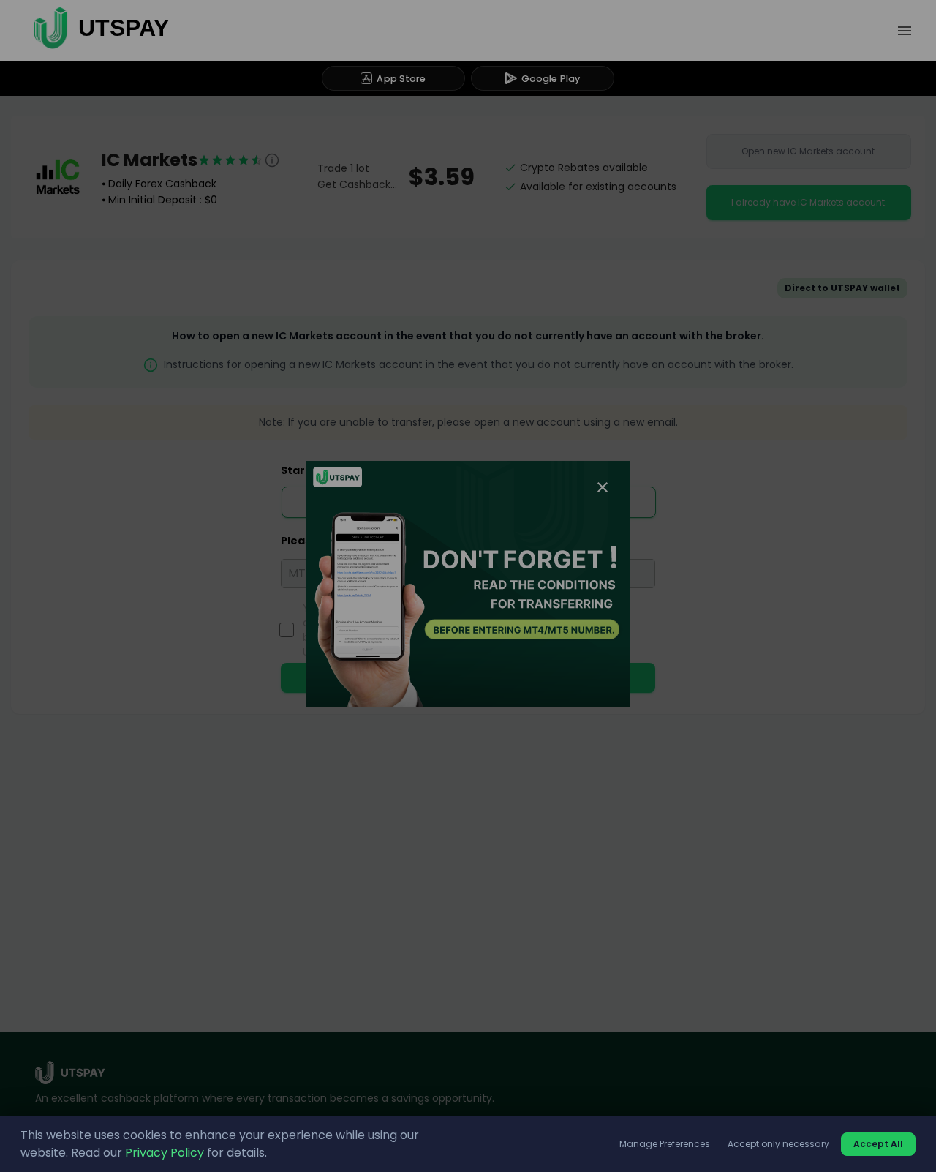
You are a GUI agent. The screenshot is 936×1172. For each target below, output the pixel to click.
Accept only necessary (778, 1144)
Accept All (878, 1144)
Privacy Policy (164, 1152)
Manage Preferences (664, 1144)
